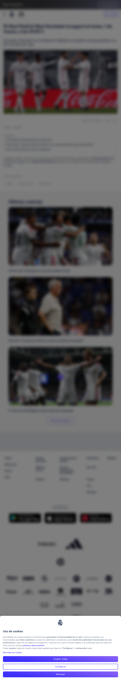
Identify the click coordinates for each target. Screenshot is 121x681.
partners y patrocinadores (33, 645)
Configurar (60, 666)
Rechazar (60, 674)
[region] (60, 648)
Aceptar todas (60, 659)
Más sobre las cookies (12, 652)
